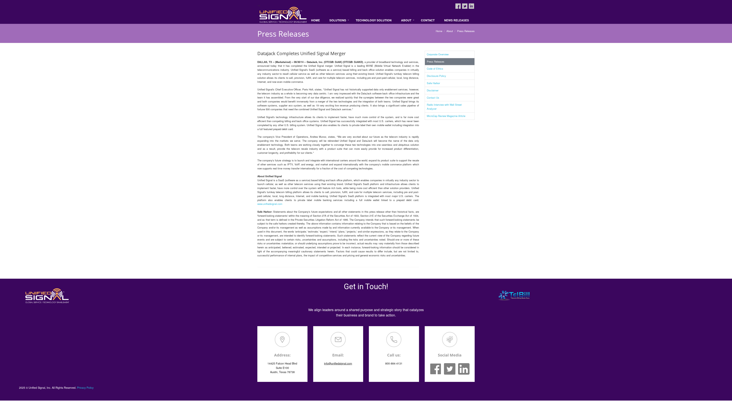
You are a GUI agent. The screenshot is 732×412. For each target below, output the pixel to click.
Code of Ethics (435, 68)
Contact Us (433, 97)
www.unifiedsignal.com (269, 204)
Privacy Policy (85, 387)
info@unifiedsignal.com (338, 363)
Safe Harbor (433, 83)
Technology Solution (374, 20)
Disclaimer (432, 90)
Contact (428, 20)
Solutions (337, 20)
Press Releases (435, 61)
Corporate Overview (438, 54)
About (406, 20)
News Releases (456, 20)
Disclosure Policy (436, 76)
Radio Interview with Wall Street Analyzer (444, 106)
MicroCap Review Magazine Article (446, 116)
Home (315, 20)
